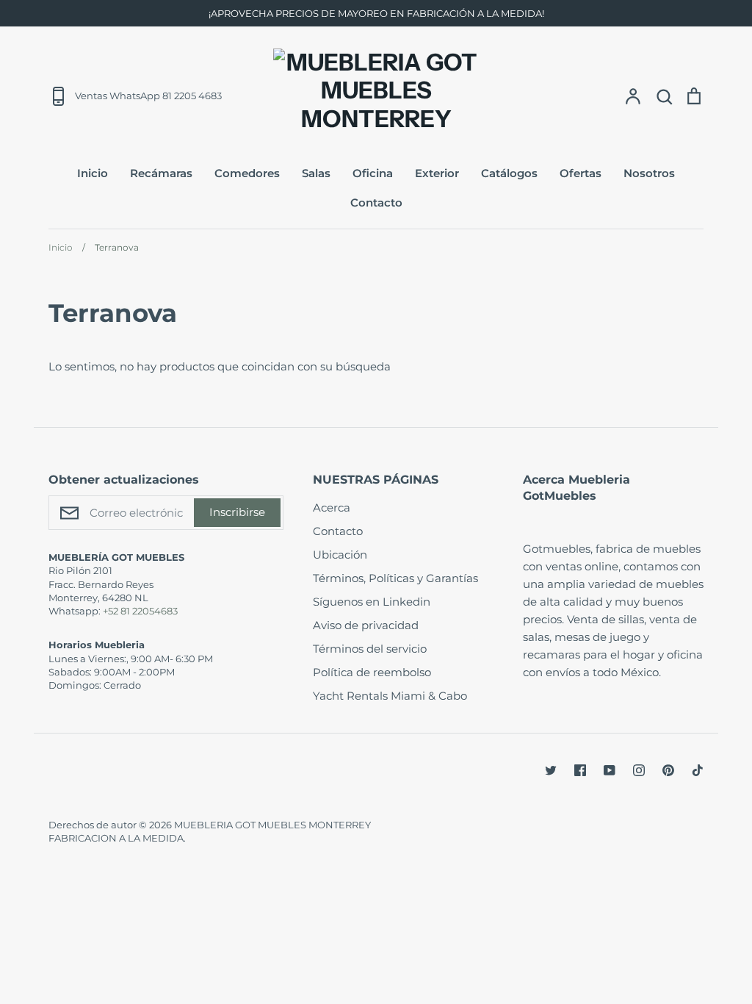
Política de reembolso (372, 672)
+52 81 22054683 (140, 611)
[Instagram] (639, 770)
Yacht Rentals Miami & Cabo (390, 696)
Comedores (247, 173)
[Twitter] (550, 770)
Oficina (372, 173)
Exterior (437, 173)
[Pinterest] (668, 770)
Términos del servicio (370, 649)
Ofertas (580, 173)
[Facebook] (580, 770)
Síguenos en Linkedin (371, 602)
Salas (316, 173)
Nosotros (649, 173)
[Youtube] (609, 770)
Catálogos (509, 173)
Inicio (92, 173)
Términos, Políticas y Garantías (395, 578)
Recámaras (161, 173)
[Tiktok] (697, 770)
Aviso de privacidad (366, 625)
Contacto (376, 202)
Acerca (331, 507)
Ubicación (340, 555)
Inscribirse (237, 512)
